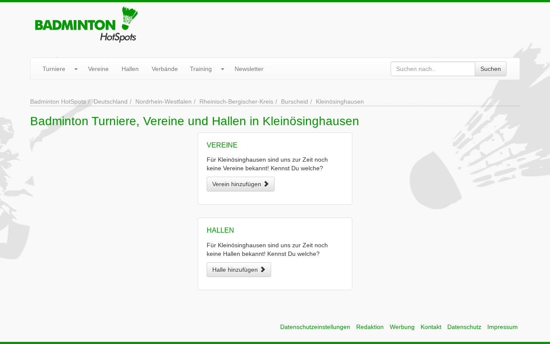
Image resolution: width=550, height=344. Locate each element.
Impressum (502, 326)
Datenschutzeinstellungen (315, 326)
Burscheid (294, 101)
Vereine (98, 68)
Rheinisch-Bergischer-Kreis (236, 101)
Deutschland (111, 101)
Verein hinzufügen (237, 184)
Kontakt (431, 326)
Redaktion (370, 326)
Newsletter (249, 68)
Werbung (402, 326)
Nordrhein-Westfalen (163, 101)
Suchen (490, 68)
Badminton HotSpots (58, 101)
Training (201, 68)
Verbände (165, 68)
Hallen (130, 68)
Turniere (54, 68)
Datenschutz (464, 326)
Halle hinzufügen (236, 269)
